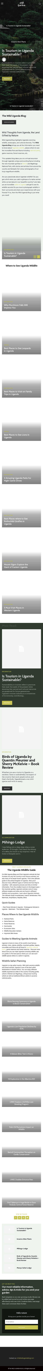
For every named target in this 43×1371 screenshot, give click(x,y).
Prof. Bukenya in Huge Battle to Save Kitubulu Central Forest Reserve (21, 1203)
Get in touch (21, 1327)
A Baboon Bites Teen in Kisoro (21, 1054)
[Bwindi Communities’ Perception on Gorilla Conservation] (21, 1145)
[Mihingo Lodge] (21, 814)
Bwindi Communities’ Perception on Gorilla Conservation (21, 1153)
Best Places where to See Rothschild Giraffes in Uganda (16, 521)
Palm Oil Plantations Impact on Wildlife (21, 1128)
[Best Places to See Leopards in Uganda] (21, 333)
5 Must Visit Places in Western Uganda (14, 609)
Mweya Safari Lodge (24, 1268)
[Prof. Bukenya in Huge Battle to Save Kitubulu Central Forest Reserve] (21, 1195)
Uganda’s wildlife (18, 148)
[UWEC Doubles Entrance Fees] (21, 1170)
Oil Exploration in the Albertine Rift (21, 1079)
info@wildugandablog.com (25, 1358)
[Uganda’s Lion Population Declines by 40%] (21, 1019)
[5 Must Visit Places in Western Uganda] (21, 593)
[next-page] (38, 256)
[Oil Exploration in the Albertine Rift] (21, 1070)
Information (9, 249)
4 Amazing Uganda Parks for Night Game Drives (17, 479)
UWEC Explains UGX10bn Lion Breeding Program (21, 1103)
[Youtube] (27, 1217)
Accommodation (8, 837)
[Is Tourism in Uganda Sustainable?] (18, 21)
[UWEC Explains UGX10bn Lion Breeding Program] (21, 1095)
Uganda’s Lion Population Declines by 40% (21, 1027)
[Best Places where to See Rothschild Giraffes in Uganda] (21, 506)
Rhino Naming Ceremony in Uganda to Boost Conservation (22, 1002)
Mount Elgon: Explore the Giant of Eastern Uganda (16, 565)
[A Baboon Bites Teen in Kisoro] (21, 1044)
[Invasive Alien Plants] (18, 37)
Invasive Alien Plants (18, 42)
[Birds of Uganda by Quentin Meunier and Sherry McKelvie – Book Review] (21, 729)
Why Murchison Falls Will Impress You (16, 306)
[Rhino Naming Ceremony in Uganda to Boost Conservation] (21, 994)
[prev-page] (35, 256)
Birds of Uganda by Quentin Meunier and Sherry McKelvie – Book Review (20, 762)
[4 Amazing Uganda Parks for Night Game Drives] (21, 463)
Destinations (8, 301)
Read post (7, 78)
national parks (35, 150)
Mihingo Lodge (13, 842)
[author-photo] (4, 60)
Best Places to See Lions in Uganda (16, 436)
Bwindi (24, 164)
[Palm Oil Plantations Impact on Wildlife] (21, 1120)
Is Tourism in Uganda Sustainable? (18, 26)
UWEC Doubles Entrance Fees (21, 1180)
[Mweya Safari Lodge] (9, 1268)
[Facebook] (15, 1217)
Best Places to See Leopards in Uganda (17, 349)
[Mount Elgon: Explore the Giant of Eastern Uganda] (21, 549)
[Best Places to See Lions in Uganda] (21, 420)
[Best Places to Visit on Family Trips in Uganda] (21, 376)
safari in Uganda (20, 185)
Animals (6, 345)
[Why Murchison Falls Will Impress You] (21, 290)
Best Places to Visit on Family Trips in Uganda (18, 393)
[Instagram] (19, 1217)
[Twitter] (23, 1217)
